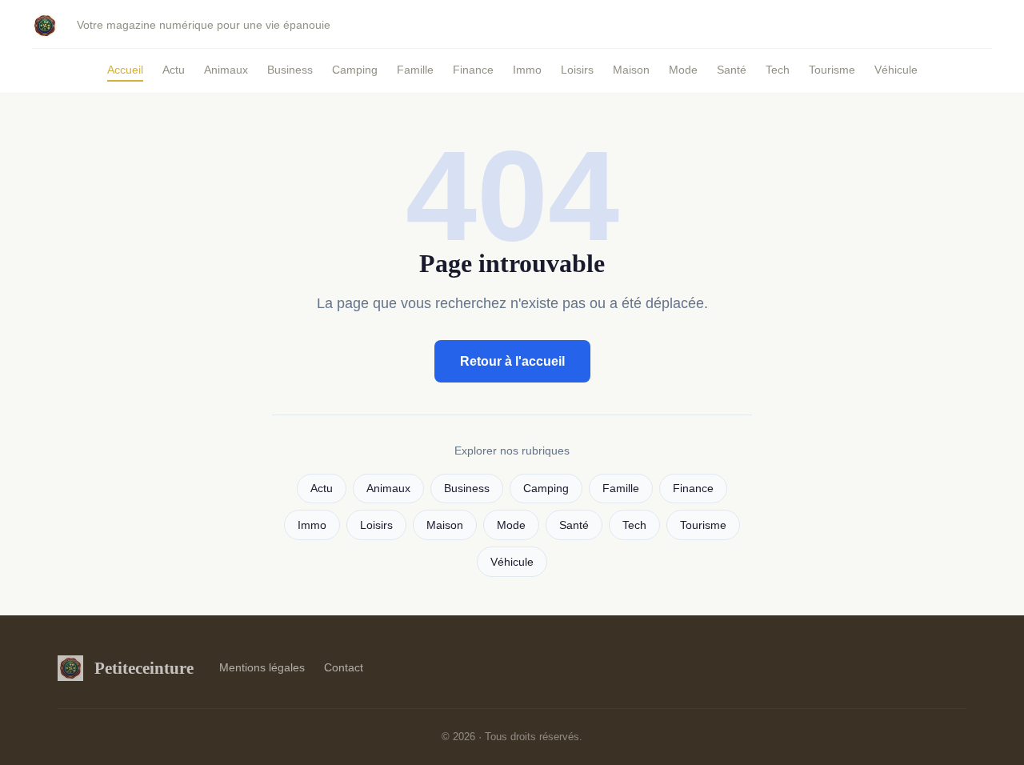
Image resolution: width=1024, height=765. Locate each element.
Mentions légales (262, 667)
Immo (527, 69)
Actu (173, 69)
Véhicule (896, 69)
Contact (343, 667)
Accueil (125, 69)
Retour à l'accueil (512, 361)
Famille (415, 69)
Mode (683, 69)
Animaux (226, 69)
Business (290, 69)
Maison (631, 69)
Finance (473, 69)
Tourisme (832, 69)
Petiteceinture (144, 668)
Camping (355, 69)
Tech (778, 69)
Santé (731, 69)
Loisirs (577, 69)
